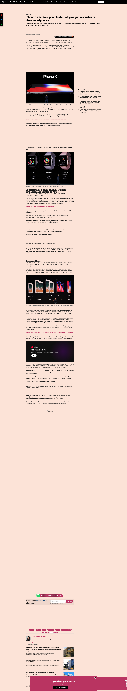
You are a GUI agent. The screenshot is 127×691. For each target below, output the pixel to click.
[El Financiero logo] (19, 2)
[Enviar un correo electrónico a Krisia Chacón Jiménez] (32, 642)
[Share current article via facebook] (1, 17)
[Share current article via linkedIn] (1, 22)
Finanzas (34, 1)
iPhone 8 (32, 629)
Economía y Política (41, 1)
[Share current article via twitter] (1, 19)
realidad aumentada (53, 632)
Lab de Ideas (48, 1)
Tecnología (58, 1)
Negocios (30, 1)
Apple (44, 629)
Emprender (53, 1)
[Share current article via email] (1, 15)
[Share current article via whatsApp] (1, 24)
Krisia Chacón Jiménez (31, 31)
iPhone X (38, 629)
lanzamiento (50, 629)
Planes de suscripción (76, 1)
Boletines (70, 1)
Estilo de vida (64, 1)
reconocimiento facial (66, 629)
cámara (44, 632)
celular (57, 629)
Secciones (7, 1)
